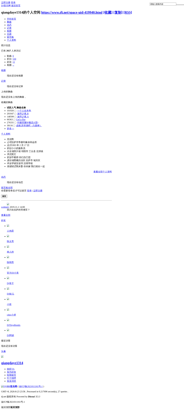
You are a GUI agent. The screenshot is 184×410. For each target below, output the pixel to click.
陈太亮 (10, 241)
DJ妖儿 (10, 294)
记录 (9, 28)
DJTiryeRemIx (13, 325)
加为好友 (11, 372)
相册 (9, 31)
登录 (13, 2)
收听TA (11, 369)
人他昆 (10, 231)
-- (13, 65)
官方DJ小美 (13, 273)
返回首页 (15, 5)
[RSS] (127, 12)
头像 (3, 351)
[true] (180, 4)
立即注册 (5, 2)
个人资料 (11, 40)
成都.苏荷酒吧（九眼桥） (29, 125)
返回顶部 (10, 407)
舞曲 (9, 22)
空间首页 (11, 19)
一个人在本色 (24, 110)
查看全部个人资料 (102, 171)
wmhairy (5, 207)
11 (14, 62)
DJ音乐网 (6, 5)
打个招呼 (11, 378)
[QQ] (4, 386)
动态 (9, 25)
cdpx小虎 (11, 315)
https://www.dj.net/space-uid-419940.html (71, 12)
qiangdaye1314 (12, 363)
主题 (9, 34)
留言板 (10, 37)
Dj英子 (10, 283)
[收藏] (108, 12)
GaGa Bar (20, 119)
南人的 (10, 252)
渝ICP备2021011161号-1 (31, 386)
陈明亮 (10, 262)
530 (14, 59)
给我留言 (11, 375)
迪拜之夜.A (23, 116)
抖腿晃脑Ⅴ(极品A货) (27, 122)
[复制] (118, 12)
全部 (10, 187)
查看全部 (5, 215)
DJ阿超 (10, 335)
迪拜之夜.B (23, 113)
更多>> (10, 128)
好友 (3, 220)
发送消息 (11, 381)
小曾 (9, 304)
